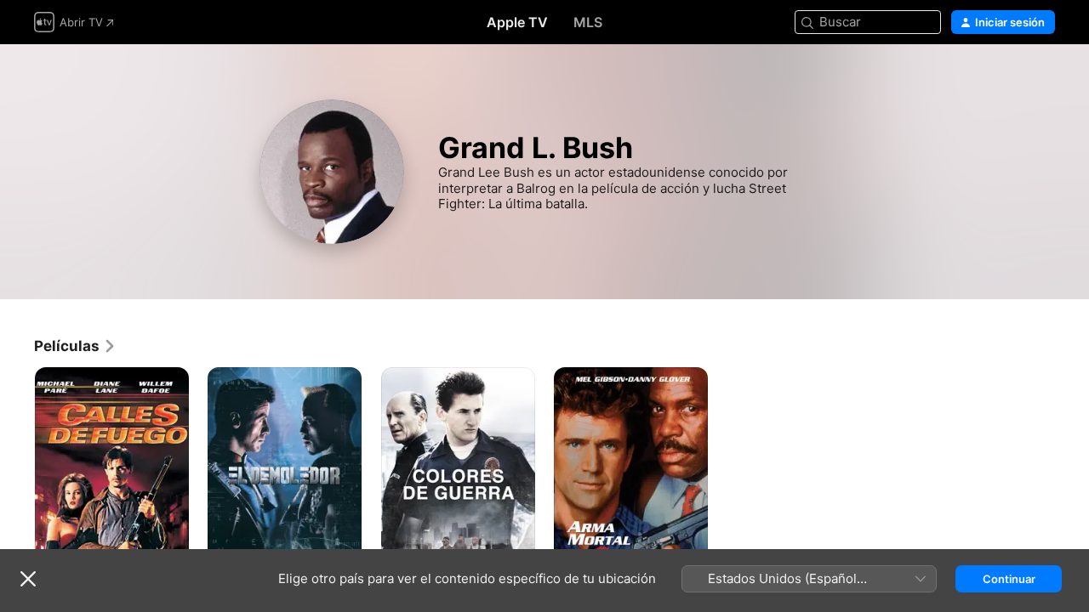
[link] (75, 346)
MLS (587, 22)
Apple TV (517, 22)
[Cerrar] (28, 578)
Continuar (1009, 579)
